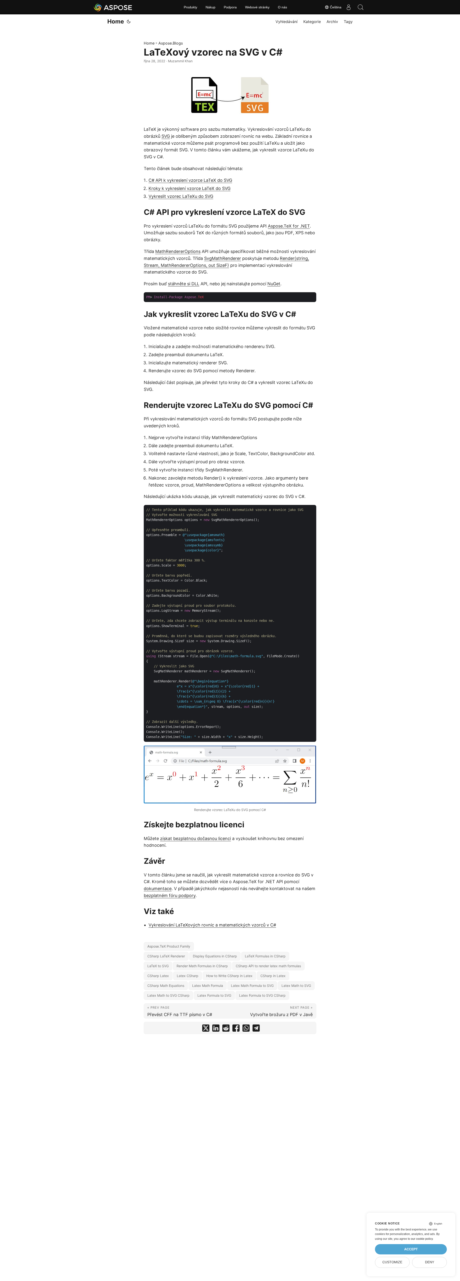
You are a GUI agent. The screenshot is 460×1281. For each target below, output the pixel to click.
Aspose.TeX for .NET (289, 226)
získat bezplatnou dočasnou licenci (195, 838)
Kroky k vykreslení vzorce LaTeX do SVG (189, 188)
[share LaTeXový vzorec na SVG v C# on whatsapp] (246, 1029)
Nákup (210, 7)
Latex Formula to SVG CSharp (262, 995)
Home (115, 21)
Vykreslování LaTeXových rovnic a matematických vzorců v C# (212, 924)
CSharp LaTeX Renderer (166, 956)
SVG (165, 136)
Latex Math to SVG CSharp (168, 995)
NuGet (273, 283)
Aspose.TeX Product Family (168, 946)
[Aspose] (113, 7)
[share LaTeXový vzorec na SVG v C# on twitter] (205, 1029)
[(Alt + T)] (129, 21)
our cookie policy (422, 1239)
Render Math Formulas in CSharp (202, 966)
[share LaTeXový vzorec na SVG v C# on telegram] (256, 1029)
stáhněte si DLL (183, 283)
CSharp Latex (158, 976)
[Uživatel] (349, 7)
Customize (392, 1262)
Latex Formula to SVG (214, 995)
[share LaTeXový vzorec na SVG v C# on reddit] (226, 1029)
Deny (429, 1262)
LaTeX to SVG (158, 966)
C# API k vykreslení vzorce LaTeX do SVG (190, 180)
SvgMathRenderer (222, 258)
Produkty (190, 7)
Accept (411, 1249)
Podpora (230, 7)
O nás (282, 7)
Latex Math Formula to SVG (252, 986)
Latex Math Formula (207, 986)
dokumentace (158, 888)
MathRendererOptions (178, 251)
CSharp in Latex (273, 976)
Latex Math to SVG (296, 986)
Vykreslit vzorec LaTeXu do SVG (181, 196)
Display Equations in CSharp (215, 956)
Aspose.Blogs (170, 43)
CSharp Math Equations (165, 986)
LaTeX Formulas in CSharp (265, 956)
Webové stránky (257, 7)
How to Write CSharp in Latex (229, 976)
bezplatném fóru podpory (170, 895)
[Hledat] (361, 7)
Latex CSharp (187, 976)
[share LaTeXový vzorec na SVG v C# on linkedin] (215, 1029)
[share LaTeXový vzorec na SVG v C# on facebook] (236, 1029)
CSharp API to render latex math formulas (268, 966)
